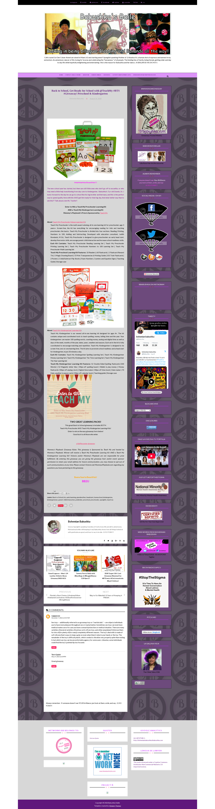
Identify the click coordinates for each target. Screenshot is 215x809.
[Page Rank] (140, 684)
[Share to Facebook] (67, 493)
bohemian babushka (145, 336)
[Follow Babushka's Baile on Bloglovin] (151, 633)
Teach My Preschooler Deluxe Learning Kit (69, 222)
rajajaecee (55, 616)
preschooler (95, 500)
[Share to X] (64, 493)
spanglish (103, 500)
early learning (71, 497)
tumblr (84, 2)
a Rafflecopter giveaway (85, 443)
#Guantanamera (149, 362)
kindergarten (107, 497)
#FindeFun (160, 360)
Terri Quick (56, 654)
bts (65, 497)
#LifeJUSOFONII (160, 362)
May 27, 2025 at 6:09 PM (58, 656)
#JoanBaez (139, 362)
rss (144, 2)
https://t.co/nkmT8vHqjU (157, 364)
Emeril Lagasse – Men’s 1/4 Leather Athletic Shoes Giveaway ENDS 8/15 (58, 575)
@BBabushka (140, 339)
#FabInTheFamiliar (142, 364)
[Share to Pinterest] (69, 493)
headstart (89, 497)
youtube (127, 2)
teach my (110, 500)
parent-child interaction (66, 500)
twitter (116, 2)
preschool (86, 500)
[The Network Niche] (107, 775)
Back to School (58, 497)
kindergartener (52, 500)
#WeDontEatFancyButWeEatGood (144, 75)
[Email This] (60, 493)
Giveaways (106, 75)
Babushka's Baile (114, 803)
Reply (54, 647)
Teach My (104, 213)
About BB (86, 75)
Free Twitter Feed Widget (152, 392)
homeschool (98, 497)
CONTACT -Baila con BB (72, 75)
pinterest (95, 2)
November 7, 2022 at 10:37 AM (60, 618)
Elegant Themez (115, 806)
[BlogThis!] (62, 493)
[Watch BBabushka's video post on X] (151, 381)
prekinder (79, 500)
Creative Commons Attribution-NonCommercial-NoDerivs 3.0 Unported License (150, 764)
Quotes (97, 738)
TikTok (135, 2)
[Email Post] (54, 491)
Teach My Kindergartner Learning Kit (67, 330)
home (61, 75)
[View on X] (165, 352)
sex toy (64, 640)
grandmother (81, 497)
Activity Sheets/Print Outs (122, 75)
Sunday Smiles (96, 75)
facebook (106, 2)
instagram (73, 2)
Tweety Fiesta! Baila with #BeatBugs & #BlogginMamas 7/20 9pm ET (85, 575)
